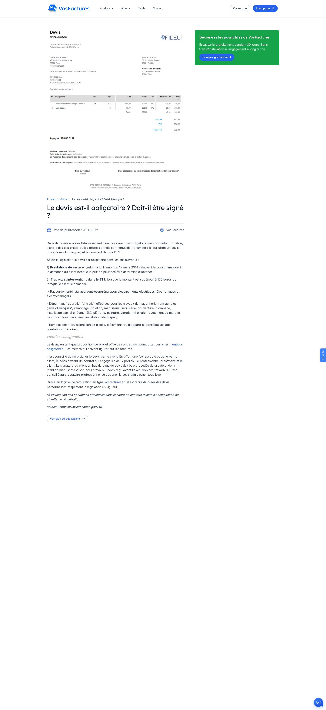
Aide (124, 8)
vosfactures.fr (115, 382)
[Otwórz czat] (318, 702)
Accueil (51, 199)
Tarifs (141, 8)
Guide (63, 199)
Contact (157, 8)
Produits (105, 8)
